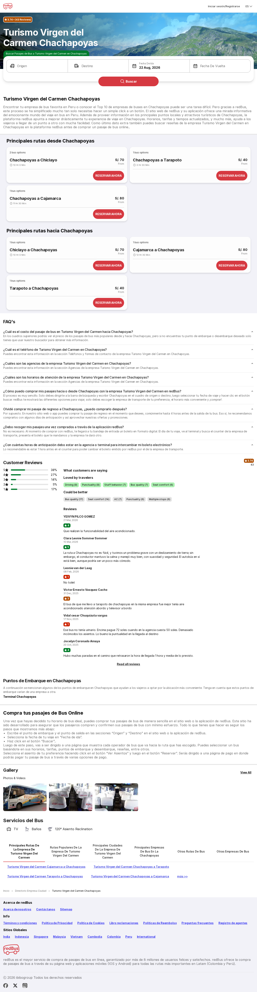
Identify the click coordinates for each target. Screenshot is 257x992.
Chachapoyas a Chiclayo (33, 160)
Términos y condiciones (20, 923)
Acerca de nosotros (17, 909)
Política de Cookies (91, 923)
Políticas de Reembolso (160, 923)
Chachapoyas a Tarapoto (157, 160)
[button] (37, 65)
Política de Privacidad (57, 923)
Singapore (41, 936)
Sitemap (66, 909)
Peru (128, 936)
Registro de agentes (233, 923)
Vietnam (76, 936)
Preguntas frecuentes (197, 923)
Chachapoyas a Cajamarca (35, 198)
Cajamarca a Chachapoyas (158, 249)
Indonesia (22, 936)
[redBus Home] (7, 6)
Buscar (131, 81)
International (146, 936)
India (6, 936)
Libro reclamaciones (124, 923)
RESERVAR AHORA (108, 175)
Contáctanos (45, 909)
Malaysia (59, 936)
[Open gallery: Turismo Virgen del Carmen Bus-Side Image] (25, 797)
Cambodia (95, 936)
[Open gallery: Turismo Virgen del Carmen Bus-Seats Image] (70, 797)
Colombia (114, 936)
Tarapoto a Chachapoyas (34, 288)
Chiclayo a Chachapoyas (33, 249)
